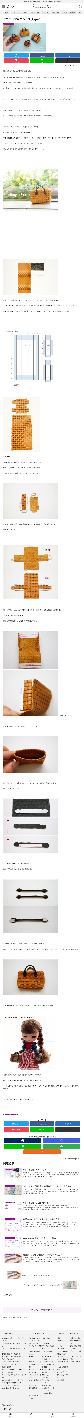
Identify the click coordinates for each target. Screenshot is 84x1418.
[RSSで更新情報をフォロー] (42, 1151)
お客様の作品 (61, 1348)
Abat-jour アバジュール (10, 1388)
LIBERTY (45, 1343)
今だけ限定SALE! (8, 1359)
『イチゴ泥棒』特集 (35, 1346)
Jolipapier (56, 12)
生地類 (6, 12)
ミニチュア (15, 1364)
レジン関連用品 (47, 1351)
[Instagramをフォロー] (61, 1140)
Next (81, 12)
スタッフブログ (62, 1372)
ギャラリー (60, 1346)
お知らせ (60, 1338)
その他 (21, 1380)
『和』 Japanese (7, 1383)
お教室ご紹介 (61, 1354)
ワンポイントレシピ (12, 1114)
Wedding (32, 1385)
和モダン (32, 1356)
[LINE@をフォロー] (22, 1146)
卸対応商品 (33, 1388)
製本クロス (17, 1383)
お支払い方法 (75, 1338)
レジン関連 (60, 1380)
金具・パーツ (11, 1354)
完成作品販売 (6, 1367)
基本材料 (18, 1356)
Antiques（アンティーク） (10, 1380)
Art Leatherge (7, 1372)
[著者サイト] (22, 1140)
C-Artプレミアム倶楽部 (10, 1385)
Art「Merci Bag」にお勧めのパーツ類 (35, 1364)
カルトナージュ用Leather (19, 12)
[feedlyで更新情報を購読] (61, 1146)
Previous (2, 12)
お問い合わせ (75, 1362)
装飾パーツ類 (47, 1385)
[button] (78, 675)
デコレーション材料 (69, 12)
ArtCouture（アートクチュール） (13, 1338)
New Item (46, 1338)
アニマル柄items (35, 1380)
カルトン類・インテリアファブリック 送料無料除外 (48, 1390)
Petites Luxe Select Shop (12, 1369)
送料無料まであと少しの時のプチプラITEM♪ (48, 1364)
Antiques (60, 1356)
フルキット (46, 12)
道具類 (80, 12)
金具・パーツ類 (35, 12)
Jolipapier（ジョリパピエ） (11, 1362)
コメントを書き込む (42, 1310)
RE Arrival (33, 1343)
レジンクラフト (7, 1364)
